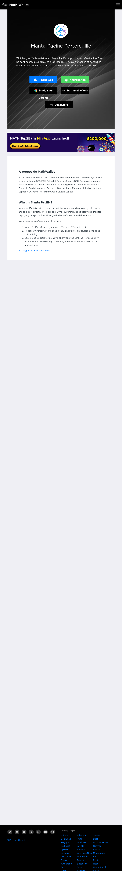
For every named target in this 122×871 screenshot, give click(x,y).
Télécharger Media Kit (17, 840)
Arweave (65, 853)
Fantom (81, 860)
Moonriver (82, 857)
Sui (94, 857)
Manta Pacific (100, 867)
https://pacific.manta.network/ (34, 251)
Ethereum (82, 835)
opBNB (64, 850)
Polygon (65, 843)
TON (79, 839)
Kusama (81, 850)
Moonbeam (99, 853)
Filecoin (97, 850)
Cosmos (97, 846)
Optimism (82, 843)
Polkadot (65, 846)
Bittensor (82, 864)
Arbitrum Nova (85, 853)
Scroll (80, 867)
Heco (95, 864)
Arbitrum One (100, 843)
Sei (62, 867)
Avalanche (66, 864)
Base (95, 839)
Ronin (96, 860)
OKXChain (66, 857)
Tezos (64, 860)
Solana (96, 835)
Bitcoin (64, 835)
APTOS (80, 846)
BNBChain (66, 839)
